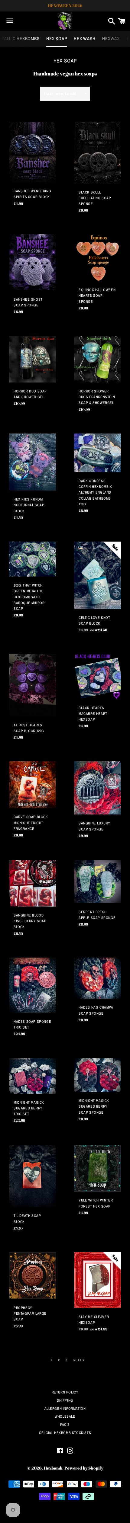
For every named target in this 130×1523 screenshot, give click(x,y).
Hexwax (111, 38)
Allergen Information (65, 1408)
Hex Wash (84, 38)
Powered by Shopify (83, 1468)
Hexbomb (53, 1468)
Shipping (65, 1400)
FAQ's (65, 1424)
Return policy (65, 1392)
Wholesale (65, 1416)
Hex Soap (56, 38)
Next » (78, 1360)
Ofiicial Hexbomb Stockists (65, 1432)
